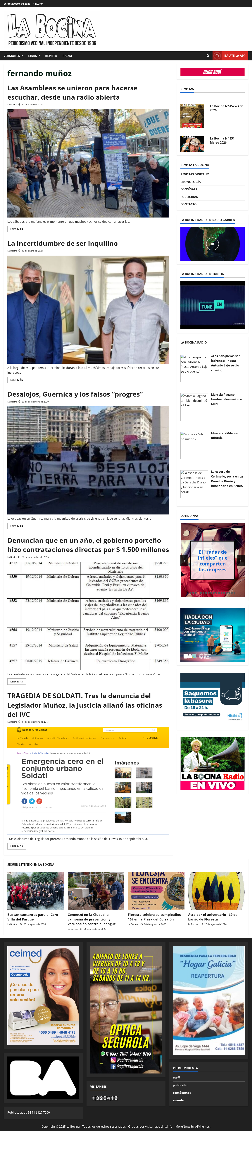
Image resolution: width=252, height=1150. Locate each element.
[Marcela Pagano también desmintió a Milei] (194, 407)
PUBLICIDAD (189, 197)
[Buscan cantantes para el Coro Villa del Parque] (35, 890)
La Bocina (12, 104)
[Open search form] (208, 55)
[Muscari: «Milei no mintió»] (194, 445)
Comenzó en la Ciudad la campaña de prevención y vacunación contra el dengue (92, 919)
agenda (178, 1100)
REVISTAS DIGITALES (195, 174)
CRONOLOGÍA (190, 182)
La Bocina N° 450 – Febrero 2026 (223, 135)
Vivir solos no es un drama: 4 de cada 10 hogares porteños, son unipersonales (214, 560)
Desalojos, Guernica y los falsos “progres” (75, 394)
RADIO (67, 56)
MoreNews (182, 1126)
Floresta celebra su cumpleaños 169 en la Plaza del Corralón (154, 916)
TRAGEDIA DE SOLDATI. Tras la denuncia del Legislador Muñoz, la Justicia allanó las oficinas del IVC (84, 705)
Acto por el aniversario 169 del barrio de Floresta (213, 916)
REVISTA (51, 56)
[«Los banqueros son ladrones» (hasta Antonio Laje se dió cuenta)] (194, 368)
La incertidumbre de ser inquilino (62, 243)
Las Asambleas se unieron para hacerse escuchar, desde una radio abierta (72, 92)
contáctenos (182, 1093)
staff (176, 1078)
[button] (190, 593)
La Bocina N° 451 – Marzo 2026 (223, 103)
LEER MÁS (18, 229)
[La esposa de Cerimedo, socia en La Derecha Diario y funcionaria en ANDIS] (194, 484)
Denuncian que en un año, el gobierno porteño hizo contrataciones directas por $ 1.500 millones (88, 545)
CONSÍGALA (189, 189)
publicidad (180, 1085)
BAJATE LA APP (235, 56)
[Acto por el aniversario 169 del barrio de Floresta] (216, 890)
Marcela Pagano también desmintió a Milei (226, 399)
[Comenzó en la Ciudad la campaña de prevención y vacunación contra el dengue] (96, 890)
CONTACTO (188, 204)
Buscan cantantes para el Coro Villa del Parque (32, 916)
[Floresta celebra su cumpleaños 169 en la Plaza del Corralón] (156, 890)
